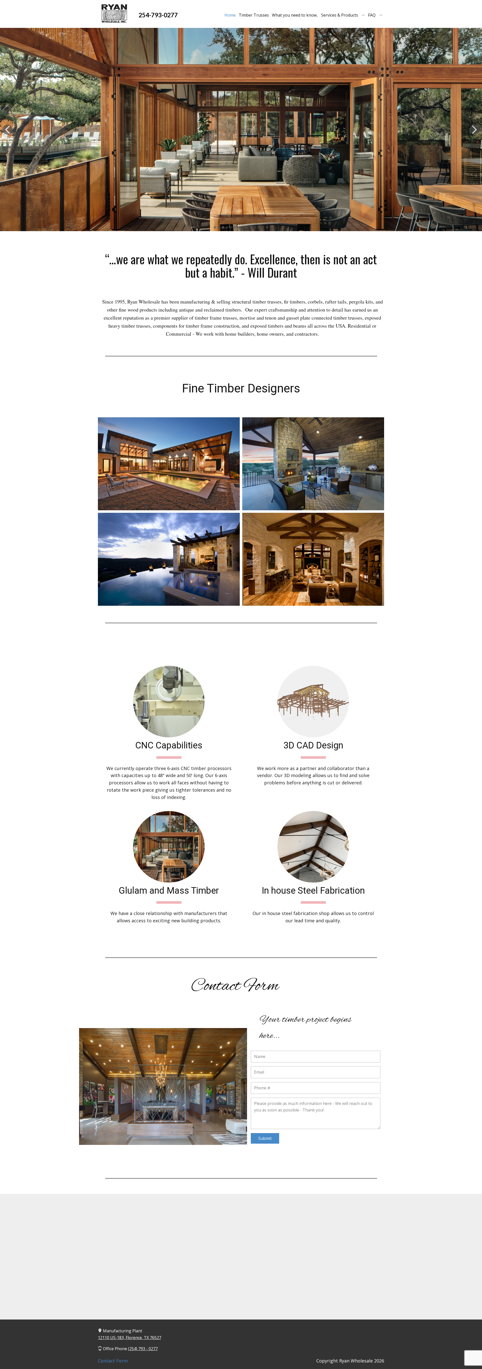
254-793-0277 (158, 15)
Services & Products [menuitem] (339, 15)
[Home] (114, 14)
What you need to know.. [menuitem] (295, 15)
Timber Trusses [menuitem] (254, 15)
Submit (265, 1138)
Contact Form (113, 1361)
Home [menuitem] (230, 15)
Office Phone (130, 1348)
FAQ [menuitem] (372, 15)
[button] (8, 130)
